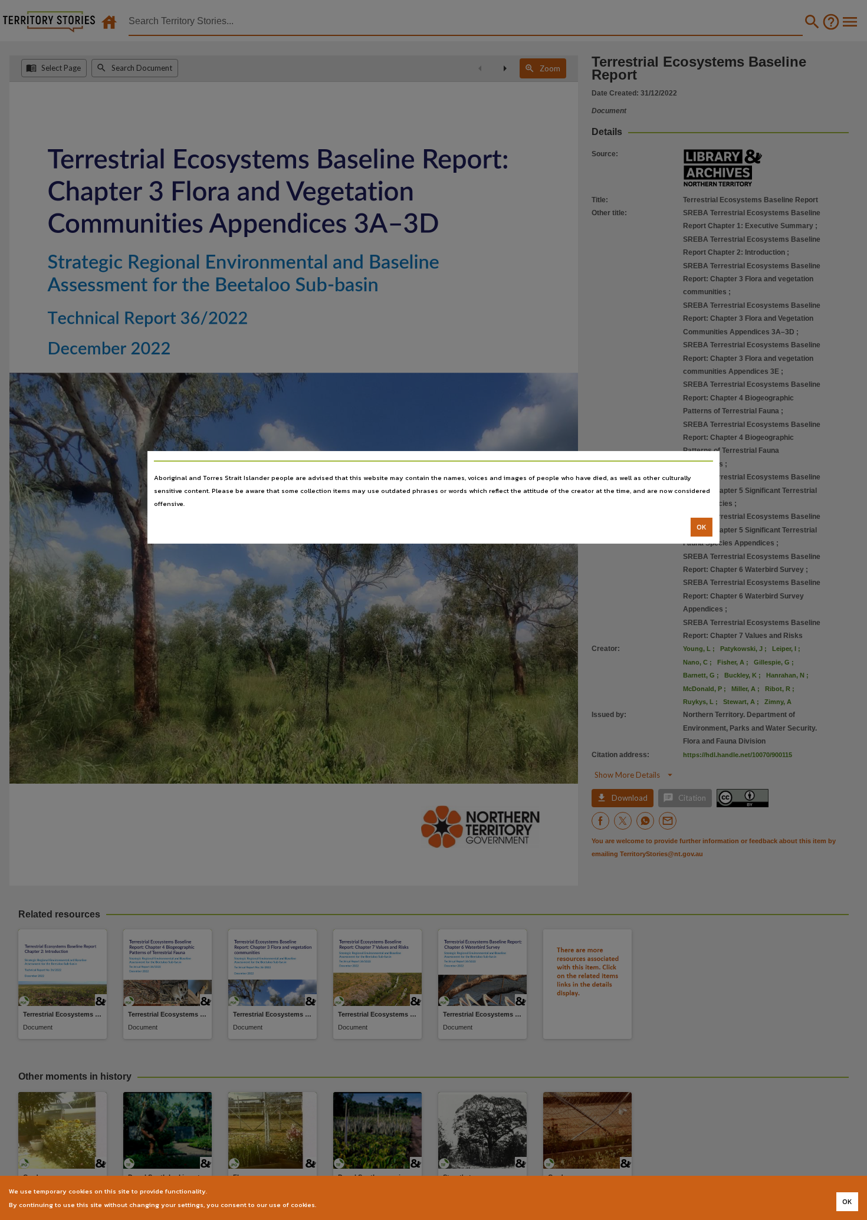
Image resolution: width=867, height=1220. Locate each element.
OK (702, 527)
